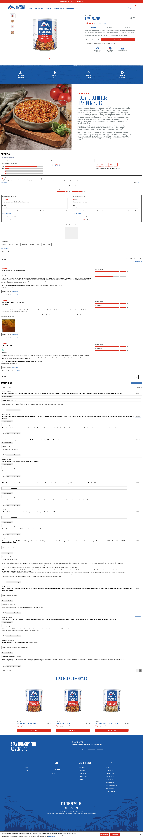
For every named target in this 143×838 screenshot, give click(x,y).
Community (82, 773)
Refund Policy (110, 776)
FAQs (107, 767)
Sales (26, 770)
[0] (135, 8)
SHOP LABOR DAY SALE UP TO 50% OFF (71, 1)
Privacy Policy (50, 813)
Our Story (82, 767)
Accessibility (69, 813)
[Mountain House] (16, 7)
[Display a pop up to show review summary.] (31, 726)
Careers (81, 779)
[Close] (140, 834)
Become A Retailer (111, 785)
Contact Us (109, 770)
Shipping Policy (111, 773)
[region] (71, 834)
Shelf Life (82, 770)
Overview (93, 27)
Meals (26, 767)
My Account (109, 779)
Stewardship (82, 776)
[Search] (128, 8)
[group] (52, 36)
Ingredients (110, 27)
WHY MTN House (85, 763)
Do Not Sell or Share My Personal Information (85, 813)
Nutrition (127, 27)
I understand (115, 834)
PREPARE (55, 763)
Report (18, 410)
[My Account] (131, 8)
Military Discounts (111, 791)
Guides (54, 774)
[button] (31, 7)
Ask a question (136, 383)
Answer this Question (7, 396)
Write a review (102, 23)
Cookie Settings (104, 834)
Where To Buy (110, 782)
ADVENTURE (56, 769)
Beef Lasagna (14, 488)
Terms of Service (60, 813)
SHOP (26, 763)
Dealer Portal (110, 788)
